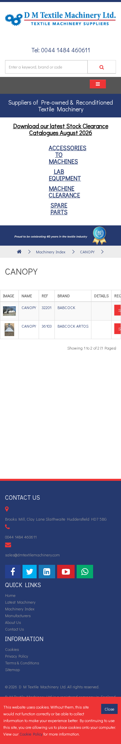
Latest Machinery (20, 602)
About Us (13, 622)
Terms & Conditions (22, 662)
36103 (47, 326)
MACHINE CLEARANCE (64, 191)
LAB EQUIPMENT (65, 174)
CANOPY (87, 251)
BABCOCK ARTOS (72, 326)
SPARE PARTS (59, 208)
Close (109, 709)
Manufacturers (18, 615)
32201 (46, 307)
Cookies (12, 649)
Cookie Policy (30, 734)
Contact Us (14, 629)
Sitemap (12, 669)
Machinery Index (51, 251)
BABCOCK (66, 307)
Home (10, 595)
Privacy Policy (16, 656)
